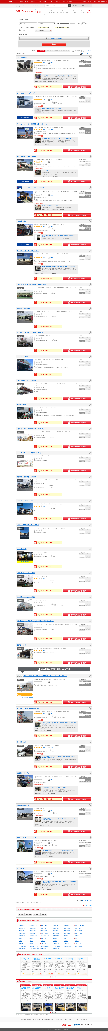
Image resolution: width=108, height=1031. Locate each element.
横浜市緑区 (21, 930)
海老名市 (66, 941)
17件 (52, 195)
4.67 (44, 162)
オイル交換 (73, 12)
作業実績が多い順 (58, 50)
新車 (40, 1)
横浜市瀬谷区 (33, 930)
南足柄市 (21, 943)
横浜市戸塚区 (56, 928)
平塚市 (77, 936)
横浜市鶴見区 (22, 925)
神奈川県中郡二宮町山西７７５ (41, 782)
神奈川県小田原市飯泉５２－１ (41, 437)
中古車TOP (18, 14)
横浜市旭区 (78, 928)
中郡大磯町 (66, 943)
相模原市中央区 (45, 936)
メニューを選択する (39, 30)
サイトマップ (83, 1019)
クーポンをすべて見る (27, 697)
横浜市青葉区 (67, 930)
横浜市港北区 (44, 928)
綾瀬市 (31, 943)
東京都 (21, 914)
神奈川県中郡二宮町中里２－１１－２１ (43, 813)
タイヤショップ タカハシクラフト (28, 251)
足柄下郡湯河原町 (34, 948)
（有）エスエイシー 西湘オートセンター (30, 453)
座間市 (77, 941)
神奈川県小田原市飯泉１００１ (41, 364)
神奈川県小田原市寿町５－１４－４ (42, 103)
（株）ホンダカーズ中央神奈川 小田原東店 (30, 429)
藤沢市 (31, 938)
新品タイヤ (77, 1)
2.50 (44, 578)
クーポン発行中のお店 (43, 27)
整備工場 (58, 1)
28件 (52, 62)
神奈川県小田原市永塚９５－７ (41, 582)
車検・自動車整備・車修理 (28, 14)
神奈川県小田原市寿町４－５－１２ (42, 293)
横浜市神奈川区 (34, 925)
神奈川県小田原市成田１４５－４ (42, 164)
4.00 (44, 506)
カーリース (51, 1)
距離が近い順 (66, 50)
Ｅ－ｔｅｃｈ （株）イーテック (33, 188)
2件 (51, 873)
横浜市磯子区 (22, 928)
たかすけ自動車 (21, 405)
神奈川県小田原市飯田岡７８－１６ (42, 460)
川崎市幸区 (32, 933)
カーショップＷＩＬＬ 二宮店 (26, 837)
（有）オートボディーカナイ (26, 501)
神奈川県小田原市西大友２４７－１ (42, 605)
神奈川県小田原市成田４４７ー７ (42, 532)
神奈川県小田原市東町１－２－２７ (42, 316)
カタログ (84, 1)
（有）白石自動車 (22, 357)
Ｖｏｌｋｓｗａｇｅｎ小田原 (26, 597)
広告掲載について (58, 1019)
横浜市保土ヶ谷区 (79, 925)
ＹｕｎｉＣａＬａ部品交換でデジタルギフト (24, 695)
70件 (52, 129)
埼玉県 (36, 914)
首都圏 (36, 14)
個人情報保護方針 (36, 1019)
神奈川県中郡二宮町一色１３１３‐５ (42, 845)
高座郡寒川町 (56, 943)
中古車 (21, 1)
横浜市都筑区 (78, 930)
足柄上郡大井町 (34, 946)
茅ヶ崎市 (55, 938)
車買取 (44, 1)
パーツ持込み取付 (51, 12)
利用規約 (29, 1019)
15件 (52, 842)
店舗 (83, 5)
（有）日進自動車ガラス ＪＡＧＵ (28, 525)
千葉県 (44, 914)
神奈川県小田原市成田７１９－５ (42, 556)
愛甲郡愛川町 (44, 948)
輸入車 (26, 1)
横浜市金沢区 (33, 928)
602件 (52, 257)
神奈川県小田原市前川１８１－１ (42, 197)
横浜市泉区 (55, 930)
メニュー (88, 5)
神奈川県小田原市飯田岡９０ (41, 487)
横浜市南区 (66, 925)
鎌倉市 (20, 938)
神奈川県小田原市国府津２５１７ (42, 629)
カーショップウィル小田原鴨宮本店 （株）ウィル (32, 124)
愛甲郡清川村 (56, 948)
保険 (95, 1)
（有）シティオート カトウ (26, 573)
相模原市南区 (56, 936)
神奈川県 (42, 14)
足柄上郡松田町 (45, 946)
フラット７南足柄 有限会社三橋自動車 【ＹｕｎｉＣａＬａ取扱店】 (45, 676)
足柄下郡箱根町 (79, 946)
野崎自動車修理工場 (23, 805)
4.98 (44, 650)
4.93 (44, 129)
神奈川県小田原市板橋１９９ (41, 412)
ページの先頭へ (88, 905)
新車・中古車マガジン (103, 1)
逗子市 (65, 938)
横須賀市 (66, 936)
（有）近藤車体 (21, 57)
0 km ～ (79, 23)
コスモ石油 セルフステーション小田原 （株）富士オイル (35, 621)
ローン (89, 1)
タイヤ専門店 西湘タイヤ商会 (26, 156)
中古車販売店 (33, 1)
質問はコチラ (71, 1019)
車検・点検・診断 (81, 12)
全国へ (35, 9)
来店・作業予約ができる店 (62, 27)
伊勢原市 (55, 941)
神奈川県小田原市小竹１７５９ (41, 652)
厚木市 (31, 941)
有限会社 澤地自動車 (24, 308)
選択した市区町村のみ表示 (27, 27)
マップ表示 (88, 51)
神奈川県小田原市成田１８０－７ (42, 509)
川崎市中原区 (44, 933)
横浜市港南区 (67, 928)
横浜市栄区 (44, 930)
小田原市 (43, 938)
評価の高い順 (49, 50)
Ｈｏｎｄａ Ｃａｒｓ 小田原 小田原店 (30, 332)
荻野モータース (21, 645)
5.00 (44, 62)
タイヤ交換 (69, 1)
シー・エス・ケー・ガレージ (26, 93)
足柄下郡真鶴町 (22, 948)
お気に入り (76, 5)
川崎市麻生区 (22, 936)
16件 (52, 162)
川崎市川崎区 (22, 933)
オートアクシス (21, 549)
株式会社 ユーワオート (24, 773)
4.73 (44, 99)
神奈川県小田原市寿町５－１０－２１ (42, 340)
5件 (51, 779)
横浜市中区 (55, 925)
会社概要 (24, 1019)
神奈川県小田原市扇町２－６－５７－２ (43, 65)
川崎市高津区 (56, 933)
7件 (51, 713)
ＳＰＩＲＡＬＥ (21, 742)
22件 (52, 99)
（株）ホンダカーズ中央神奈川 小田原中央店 (31, 284)
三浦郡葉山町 (44, 943)
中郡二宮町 (78, 943)
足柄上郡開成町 (68, 946)
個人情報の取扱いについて (47, 1019)
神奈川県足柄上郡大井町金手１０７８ (42, 717)
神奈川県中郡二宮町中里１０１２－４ (42, 876)
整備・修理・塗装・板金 (62, 12)
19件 (52, 226)
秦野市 (20, 941)
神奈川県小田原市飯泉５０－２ (41, 131)
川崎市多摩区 (67, 933)
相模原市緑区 (33, 936)
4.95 (44, 257)
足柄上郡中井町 (22, 946)
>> (91, 53)
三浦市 (77, 938)
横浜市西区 (44, 925)
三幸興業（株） (21, 221)
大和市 (43, 941)
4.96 (44, 747)
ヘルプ (77, 1019)
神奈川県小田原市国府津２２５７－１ (42, 230)
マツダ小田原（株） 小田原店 (26, 380)
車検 (64, 1)
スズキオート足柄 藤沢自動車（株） (28, 708)
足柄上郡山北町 (56, 946)
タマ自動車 (20, 868)
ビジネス (65, 1019)
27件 (52, 747)
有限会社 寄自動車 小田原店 (26, 477)
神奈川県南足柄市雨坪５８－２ (41, 751)
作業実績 (89, 12)
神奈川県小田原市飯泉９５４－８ (42, 389)
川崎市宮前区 (78, 933)
